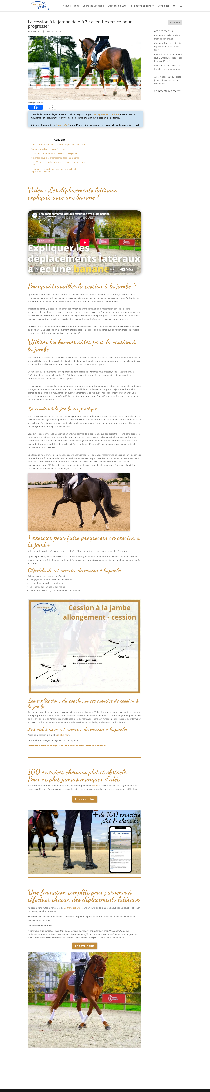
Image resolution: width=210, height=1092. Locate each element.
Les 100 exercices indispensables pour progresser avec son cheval (58, 163)
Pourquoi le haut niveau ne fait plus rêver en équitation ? (167, 69)
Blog (76, 6)
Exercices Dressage (93, 6)
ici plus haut (63, 735)
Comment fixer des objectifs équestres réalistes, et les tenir (167, 46)
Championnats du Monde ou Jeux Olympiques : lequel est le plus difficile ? (168, 58)
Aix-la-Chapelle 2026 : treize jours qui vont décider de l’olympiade (167, 80)
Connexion (164, 6)
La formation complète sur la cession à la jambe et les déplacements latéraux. (55, 170)
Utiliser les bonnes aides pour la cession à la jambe (54, 153)
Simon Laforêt (63, 125)
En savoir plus (84, 799)
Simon (95, 785)
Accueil (67, 6)
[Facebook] (35, 107)
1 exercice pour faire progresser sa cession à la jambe (55, 157)
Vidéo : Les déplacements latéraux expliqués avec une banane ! (59, 144)
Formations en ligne (140, 6)
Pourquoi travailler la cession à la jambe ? (49, 149)
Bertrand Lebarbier (73, 907)
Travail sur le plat (53, 31)
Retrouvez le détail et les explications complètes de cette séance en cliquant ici (67, 745)
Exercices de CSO (116, 6)
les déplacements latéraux (106, 114)
